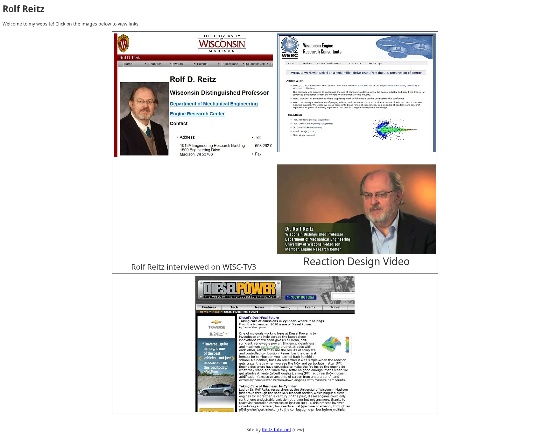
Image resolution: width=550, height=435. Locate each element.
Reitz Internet (276, 429)
